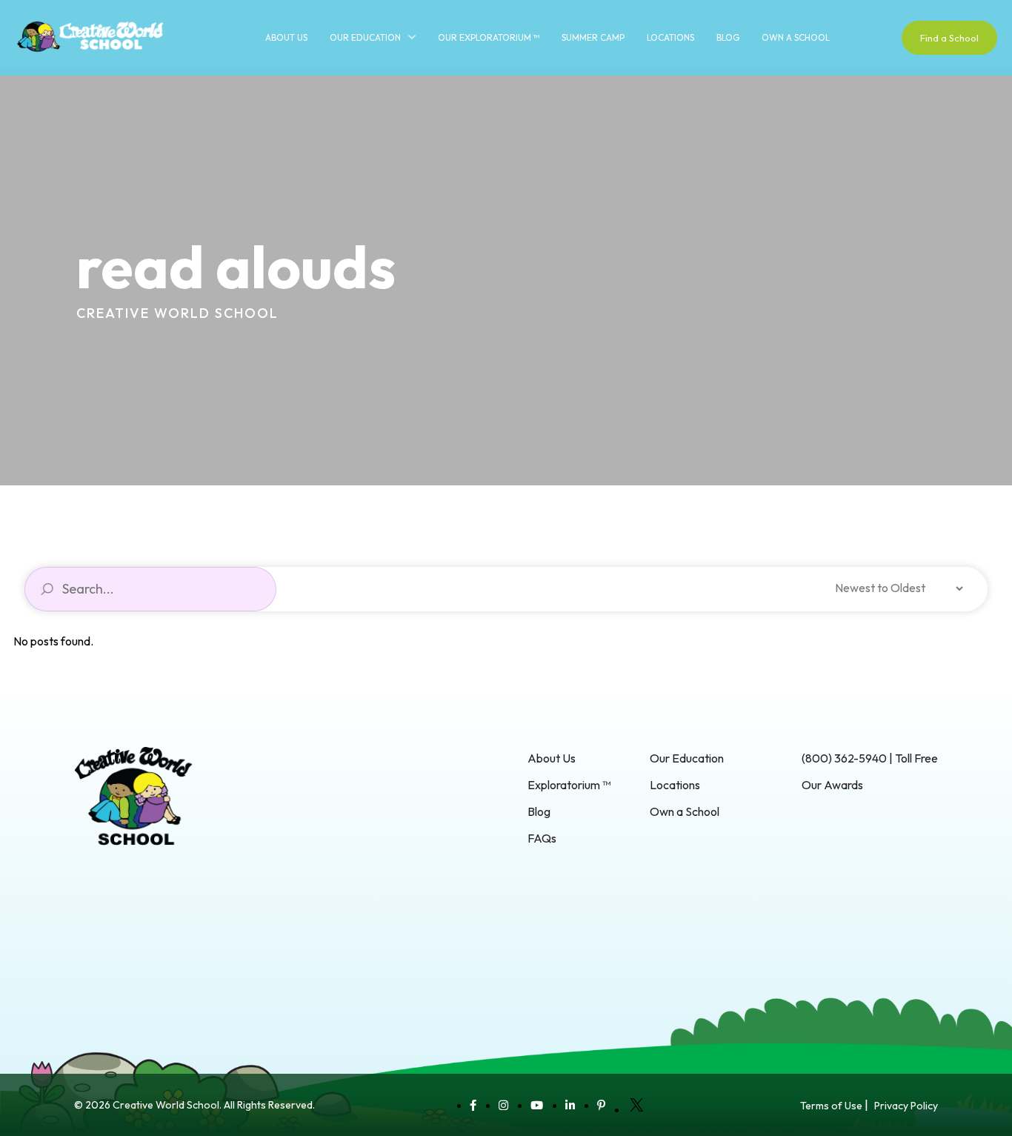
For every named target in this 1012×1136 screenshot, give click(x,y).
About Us (286, 37)
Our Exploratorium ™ (488, 37)
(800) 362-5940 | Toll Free (870, 758)
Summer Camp (593, 37)
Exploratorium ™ (568, 784)
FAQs (541, 838)
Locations (670, 37)
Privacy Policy (906, 1105)
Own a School (796, 37)
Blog (727, 37)
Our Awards (832, 784)
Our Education (365, 37)
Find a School (949, 38)
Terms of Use (831, 1105)
